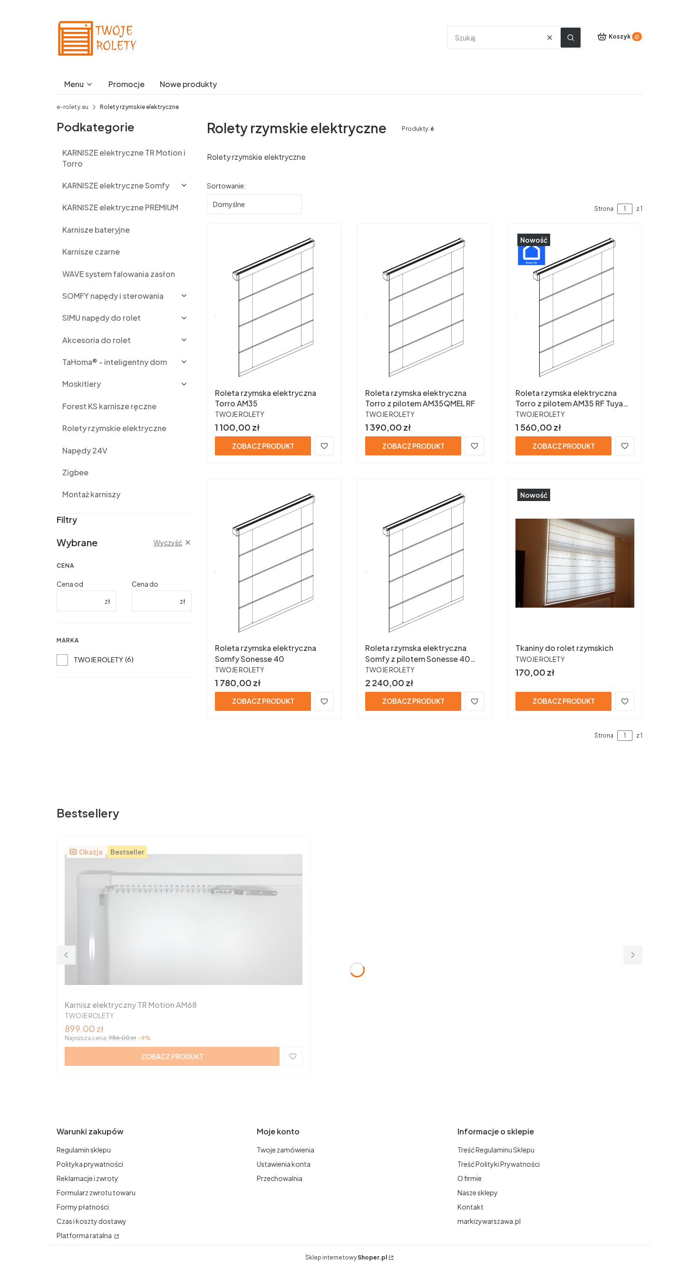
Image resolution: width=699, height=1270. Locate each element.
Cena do (145, 584)
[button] (571, 38)
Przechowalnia (279, 1178)
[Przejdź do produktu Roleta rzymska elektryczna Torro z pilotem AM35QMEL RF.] (424, 308)
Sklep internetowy (346, 1257)
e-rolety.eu (72, 106)
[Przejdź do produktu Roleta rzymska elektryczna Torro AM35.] (274, 308)
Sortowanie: (226, 185)
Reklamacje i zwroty (87, 1178)
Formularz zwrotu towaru (96, 1192)
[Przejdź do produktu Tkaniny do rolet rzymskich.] (574, 563)
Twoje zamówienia (285, 1149)
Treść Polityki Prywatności (498, 1164)
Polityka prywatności (90, 1164)
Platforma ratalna (85, 1235)
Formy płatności (83, 1206)
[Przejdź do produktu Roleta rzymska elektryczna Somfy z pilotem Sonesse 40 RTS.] (424, 563)
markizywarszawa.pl (489, 1221)
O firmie (469, 1178)
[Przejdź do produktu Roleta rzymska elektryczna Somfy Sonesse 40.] (274, 563)
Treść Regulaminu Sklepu (495, 1149)
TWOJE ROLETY (98, 659)
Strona (603, 208)
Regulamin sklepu (84, 1149)
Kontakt (470, 1206)
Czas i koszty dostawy (91, 1221)
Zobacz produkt (263, 446)
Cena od (70, 584)
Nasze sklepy (477, 1192)
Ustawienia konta (284, 1164)
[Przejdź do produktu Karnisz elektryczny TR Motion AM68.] (183, 920)
